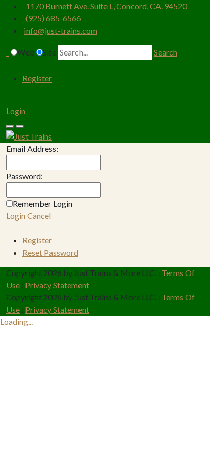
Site (49, 52)
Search (165, 52)
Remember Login (42, 203)
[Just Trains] (29, 135)
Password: (24, 176)
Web (26, 52)
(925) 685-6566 (53, 18)
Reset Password (50, 252)
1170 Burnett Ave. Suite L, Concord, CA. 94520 (106, 6)
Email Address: (32, 148)
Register (37, 78)
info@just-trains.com (60, 30)
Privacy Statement (57, 285)
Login (15, 111)
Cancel (39, 216)
